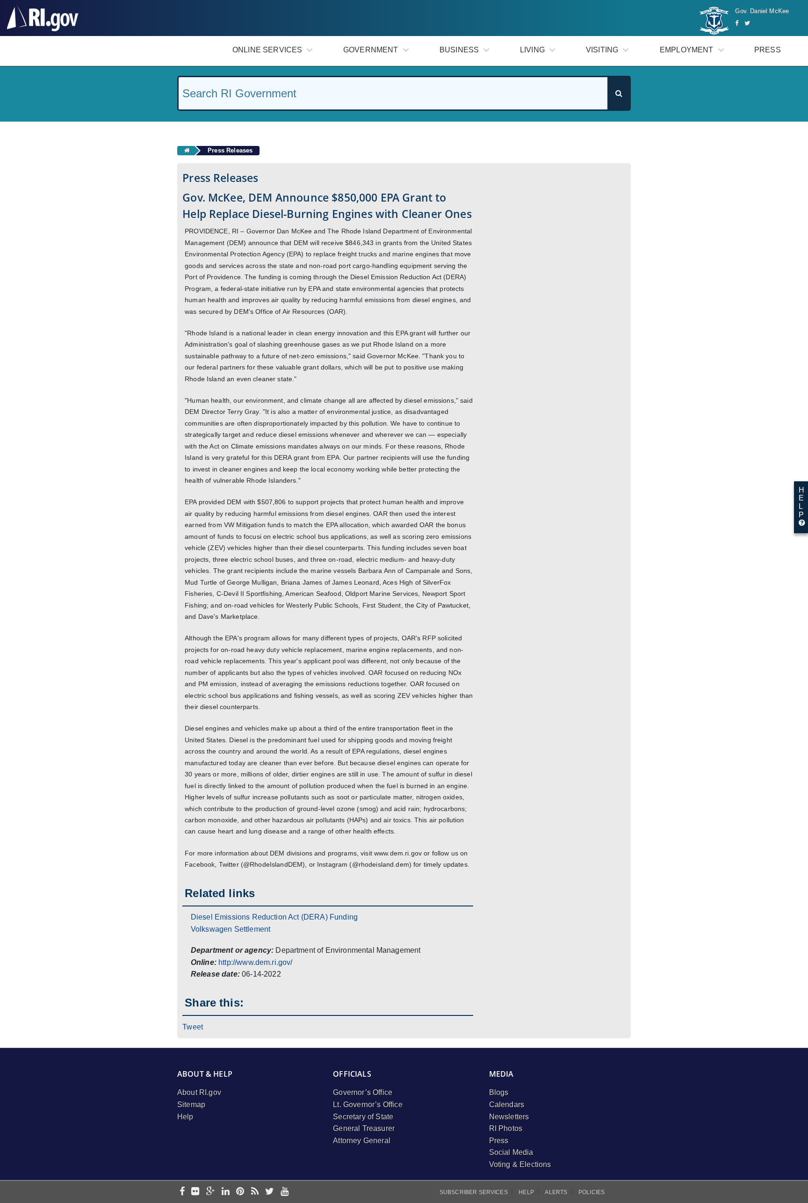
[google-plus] (210, 1192)
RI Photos (505, 1128)
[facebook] (182, 1192)
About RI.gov (199, 1092)
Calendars (506, 1105)
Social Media (511, 1152)
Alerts (556, 1192)
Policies (591, 1192)
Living (532, 50)
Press (767, 50)
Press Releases (230, 150)
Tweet (192, 1027)
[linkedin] (226, 1192)
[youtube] (285, 1192)
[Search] (618, 93)
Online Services (267, 50)
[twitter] (269, 1192)
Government (370, 50)
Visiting (602, 50)
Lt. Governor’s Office (367, 1105)
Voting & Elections (520, 1164)
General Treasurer (364, 1128)
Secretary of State (363, 1117)
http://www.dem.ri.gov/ (255, 962)
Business (459, 50)
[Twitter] (747, 23)
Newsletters (509, 1117)
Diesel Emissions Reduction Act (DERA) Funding (274, 917)
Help (185, 1117)
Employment (687, 50)
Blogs (499, 1092)
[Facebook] (736, 23)
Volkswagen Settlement (230, 929)
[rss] (255, 1192)
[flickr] (195, 1192)
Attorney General (361, 1141)
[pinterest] (240, 1192)
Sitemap (191, 1105)
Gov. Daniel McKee (762, 10)
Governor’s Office (362, 1092)
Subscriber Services (474, 1192)
